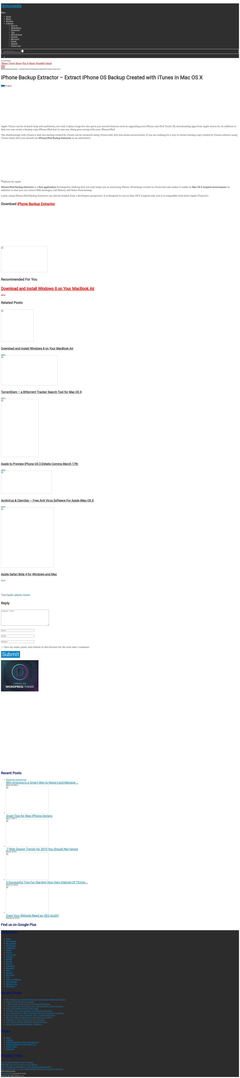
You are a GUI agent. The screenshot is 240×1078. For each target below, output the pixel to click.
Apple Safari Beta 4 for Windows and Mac (29, 574)
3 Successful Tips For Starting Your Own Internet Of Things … (47, 882)
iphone (18, 594)
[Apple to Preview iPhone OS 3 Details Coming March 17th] (120, 428)
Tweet (11, 63)
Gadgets (9, 957)
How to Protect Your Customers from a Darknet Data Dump (30, 1015)
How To (14, 26)
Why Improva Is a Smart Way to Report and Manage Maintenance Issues (36, 999)
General (14, 44)
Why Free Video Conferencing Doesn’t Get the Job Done (29, 1017)
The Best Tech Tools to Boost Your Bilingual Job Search (29, 1011)
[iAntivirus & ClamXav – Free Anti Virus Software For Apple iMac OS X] (120, 482)
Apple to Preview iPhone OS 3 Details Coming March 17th (39, 464)
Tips (12, 32)
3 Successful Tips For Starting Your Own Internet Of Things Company (34, 1006)
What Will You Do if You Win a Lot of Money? (19, 1064)
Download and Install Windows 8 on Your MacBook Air (47, 288)
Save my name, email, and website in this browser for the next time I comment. (47, 647)
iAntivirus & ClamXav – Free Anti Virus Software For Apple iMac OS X (47, 500)
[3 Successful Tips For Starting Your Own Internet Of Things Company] (27, 879)
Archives (9, 21)
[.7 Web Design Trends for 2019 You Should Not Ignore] (27, 846)
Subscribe (10, 1049)
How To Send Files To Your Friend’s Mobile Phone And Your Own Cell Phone (32, 1069)
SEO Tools (10, 975)
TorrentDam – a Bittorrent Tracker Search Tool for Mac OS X (41, 392)
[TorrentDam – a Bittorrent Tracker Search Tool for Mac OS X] (120, 371)
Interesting (15, 30)
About (8, 19)
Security (14, 37)
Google (9, 961)
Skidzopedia (11, 5)
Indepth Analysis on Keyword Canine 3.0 (22, 1042)
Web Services (16, 35)
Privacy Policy (11, 1047)
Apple (3, 67)
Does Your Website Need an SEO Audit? (32, 915)
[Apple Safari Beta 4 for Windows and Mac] (120, 537)
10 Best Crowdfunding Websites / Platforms (24, 1024)
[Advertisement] (22, 104)
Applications (16, 28)
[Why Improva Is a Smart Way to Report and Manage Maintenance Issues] (16, 780)
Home (8, 17)
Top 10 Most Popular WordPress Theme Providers (26, 1022)
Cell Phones (11, 946)
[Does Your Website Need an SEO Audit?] (27, 913)
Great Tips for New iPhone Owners (29, 816)
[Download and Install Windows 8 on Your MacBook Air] (120, 259)
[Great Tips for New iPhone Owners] (27, 813)
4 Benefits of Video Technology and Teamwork (25, 1020)
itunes (26, 594)
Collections (10, 948)
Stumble (40, 63)
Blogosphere (11, 943)
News (8, 970)
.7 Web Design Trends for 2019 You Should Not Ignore (42, 849)
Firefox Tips (16, 46)
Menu (3, 12)
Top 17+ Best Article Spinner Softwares (17, 1062)
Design (13, 41)
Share (5, 63)
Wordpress (10, 986)
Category (10, 23)
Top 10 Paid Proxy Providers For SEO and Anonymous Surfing (26, 1067)
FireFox (9, 952)
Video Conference (13, 979)
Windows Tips (12, 984)
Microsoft (15, 39)
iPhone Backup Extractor (36, 204)
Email (49, 63)
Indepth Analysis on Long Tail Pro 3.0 (21, 1044)
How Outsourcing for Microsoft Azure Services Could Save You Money (35, 1013)
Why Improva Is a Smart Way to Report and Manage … (42, 782)
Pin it (25, 63)
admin (9, 86)
